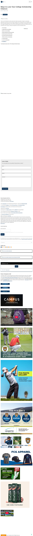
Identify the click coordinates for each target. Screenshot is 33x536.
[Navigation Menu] (30, 1)
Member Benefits (24, 203)
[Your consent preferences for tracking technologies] (31, 534)
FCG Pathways (3, 206)
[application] (16, 317)
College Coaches (9, 209)
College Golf (5, 14)
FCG (2, 10)
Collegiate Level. (6, 279)
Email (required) (3, 228)
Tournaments (4, 203)
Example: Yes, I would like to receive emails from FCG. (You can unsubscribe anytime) (12, 232)
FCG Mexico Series (22, 205)
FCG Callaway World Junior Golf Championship (10, 277)
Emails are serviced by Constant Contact (27, 239)
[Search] (31, 1)
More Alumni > (3, 223)
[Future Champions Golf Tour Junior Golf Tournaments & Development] (3, 2)
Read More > (4, 41)
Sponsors (7, 208)
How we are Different (5, 214)
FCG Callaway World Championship (16, 212)
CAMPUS (16, 209)
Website (3, 173)
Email (3, 169)
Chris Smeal (12, 201)
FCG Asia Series (14, 205)
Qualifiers (7, 205)
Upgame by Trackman (14, 211)
